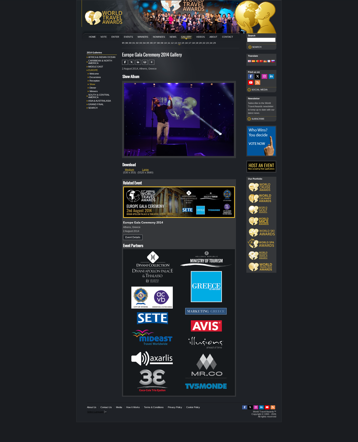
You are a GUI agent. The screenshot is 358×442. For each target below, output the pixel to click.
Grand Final (96, 104)
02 (137, 43)
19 (197, 43)
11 (169, 43)
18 (193, 43)
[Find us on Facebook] (250, 76)
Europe (93, 70)
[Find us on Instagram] (264, 76)
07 (155, 43)
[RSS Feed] (257, 82)
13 (176, 43)
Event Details (132, 237)
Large (145, 169)
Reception (95, 80)
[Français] (269, 61)
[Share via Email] (145, 62)
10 (165, 43)
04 (144, 43)
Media (119, 407)
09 (162, 43)
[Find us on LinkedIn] (271, 76)
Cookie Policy (193, 407)
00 (130, 43)
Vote (103, 37)
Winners (143, 37)
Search (93, 108)
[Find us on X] (257, 76)
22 (204, 43)
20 (200, 43)
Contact (227, 37)
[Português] (257, 61)
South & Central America (99, 96)
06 (151, 43)
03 (141, 43)
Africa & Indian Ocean (101, 57)
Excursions (95, 77)
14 (179, 43)
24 (211, 43)
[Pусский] (273, 61)
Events (128, 37)
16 (186, 43)
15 (183, 43)
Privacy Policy (175, 407)
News (173, 37)
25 (214, 43)
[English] (249, 61)
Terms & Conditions (154, 407)
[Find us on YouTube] (250, 82)
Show (92, 84)
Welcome (94, 73)
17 (190, 43)
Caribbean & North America (100, 61)
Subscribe (258, 119)
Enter (115, 37)
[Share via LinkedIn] (138, 62)
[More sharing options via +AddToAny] (151, 62)
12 (172, 43)
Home (92, 37)
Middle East (95, 66)
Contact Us (106, 407)
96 (127, 43)
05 (148, 43)
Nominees (159, 37)
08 (158, 43)
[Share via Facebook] (124, 62)
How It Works (133, 407)
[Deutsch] (265, 61)
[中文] (261, 61)
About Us (91, 407)
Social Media (259, 89)
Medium (129, 169)
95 (123, 43)
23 (207, 43)
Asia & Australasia (99, 101)
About (213, 37)
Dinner (93, 87)
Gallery (186, 37)
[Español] (253, 61)
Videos (200, 37)
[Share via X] (131, 62)
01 (134, 43)
